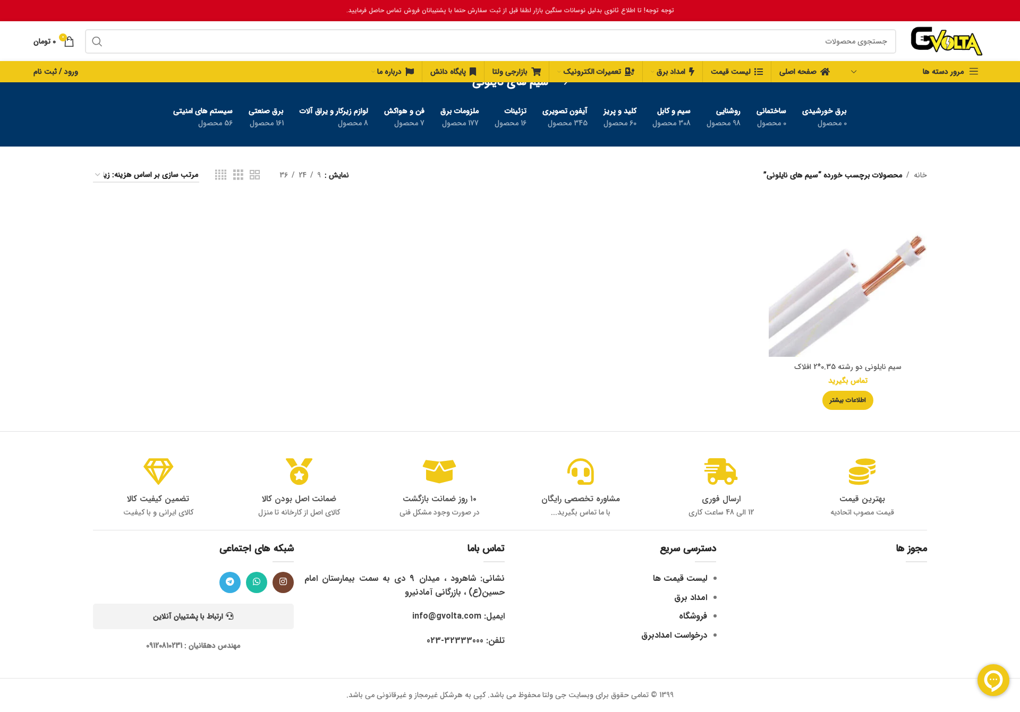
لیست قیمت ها (680, 578)
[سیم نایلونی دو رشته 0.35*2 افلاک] (848, 278)
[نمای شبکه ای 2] (255, 175)
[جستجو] (97, 41)
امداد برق (690, 597)
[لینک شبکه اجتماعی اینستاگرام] (283, 582)
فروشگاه (693, 616)
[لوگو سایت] (947, 41)
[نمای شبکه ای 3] (238, 175)
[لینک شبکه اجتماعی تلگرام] (230, 582)
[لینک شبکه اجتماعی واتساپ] (256, 582)
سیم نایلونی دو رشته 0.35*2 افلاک (848, 367)
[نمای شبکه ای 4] (220, 175)
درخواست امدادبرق (674, 635)
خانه (920, 175)
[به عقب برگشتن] (561, 82)
